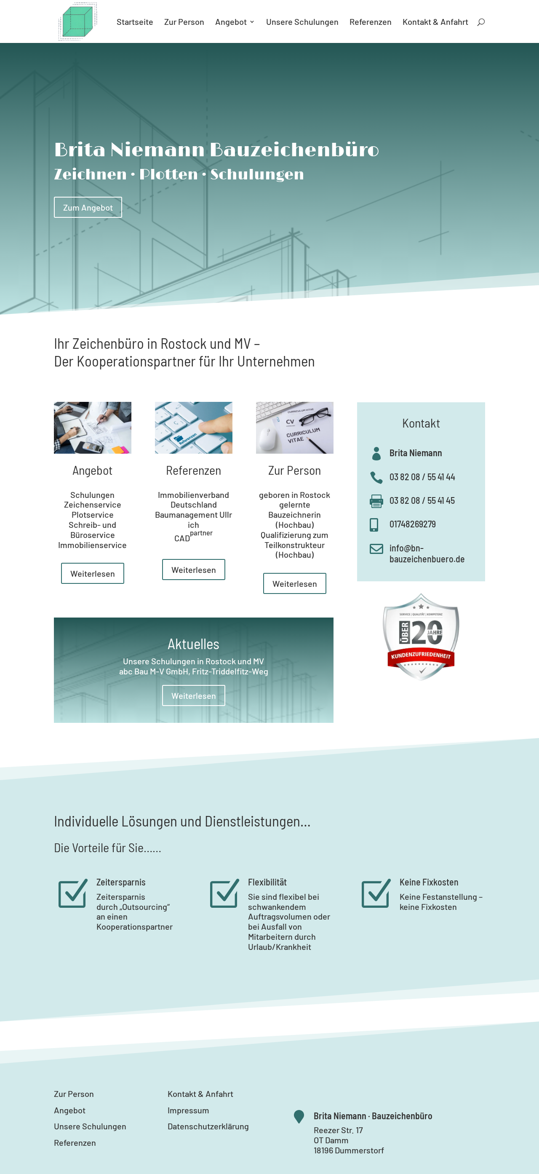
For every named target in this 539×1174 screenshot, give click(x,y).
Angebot (231, 23)
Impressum (188, 1110)
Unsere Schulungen (302, 23)
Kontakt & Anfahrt (435, 23)
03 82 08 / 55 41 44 (422, 476)
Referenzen (371, 23)
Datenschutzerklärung (208, 1126)
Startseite (135, 23)
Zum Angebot (88, 207)
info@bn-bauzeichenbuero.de (427, 553)
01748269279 (413, 523)
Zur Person (184, 23)
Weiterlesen (92, 573)
